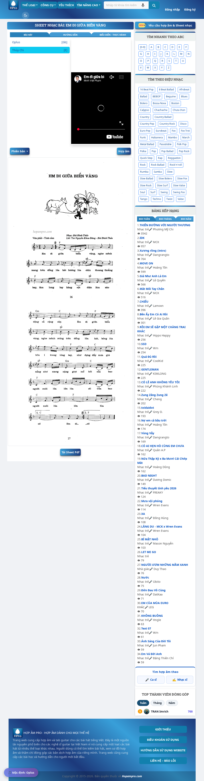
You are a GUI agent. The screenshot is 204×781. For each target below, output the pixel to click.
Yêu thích (66, 5)
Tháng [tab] (157, 703)
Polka (143, 151)
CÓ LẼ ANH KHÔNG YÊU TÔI (160, 382)
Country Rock (167, 123)
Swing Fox (179, 192)
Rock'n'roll (176, 164)
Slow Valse (179, 185)
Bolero (143, 103)
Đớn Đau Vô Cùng (153, 590)
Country (144, 117)
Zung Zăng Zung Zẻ (154, 395)
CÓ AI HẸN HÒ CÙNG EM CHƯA (162, 446)
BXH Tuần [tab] (144, 218)
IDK (142, 238)
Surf (152, 192)
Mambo (172, 137)
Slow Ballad (146, 178)
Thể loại (28, 5)
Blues (184, 96)
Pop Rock (184, 151)
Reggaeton (174, 158)
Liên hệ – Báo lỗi (163, 760)
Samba (158, 171)
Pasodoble (166, 144)
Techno (157, 199)
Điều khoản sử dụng (163, 740)
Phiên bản (18, 151)
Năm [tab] (172, 703)
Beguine (171, 96)
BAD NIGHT (149, 475)
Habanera (157, 137)
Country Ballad (163, 117)
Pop (154, 151)
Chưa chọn (179, 110)
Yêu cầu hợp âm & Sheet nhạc (170, 25)
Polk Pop (182, 144)
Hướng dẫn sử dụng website (163, 750)
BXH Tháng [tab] (165, 218)
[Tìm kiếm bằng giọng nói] (143, 5)
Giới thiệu (163, 729)
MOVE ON (146, 263)
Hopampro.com (132, 776)
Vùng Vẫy (147, 433)
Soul (142, 192)
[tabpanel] (39, 92)
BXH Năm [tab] (186, 218)
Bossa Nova (159, 103)
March (186, 137)
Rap (160, 158)
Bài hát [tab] (28, 34)
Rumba (144, 171)
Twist (169, 199)
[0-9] (142, 47)
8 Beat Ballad (166, 89)
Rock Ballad (157, 164)
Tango (143, 199)
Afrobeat (184, 89)
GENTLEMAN (150, 369)
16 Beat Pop (147, 89)
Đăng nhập (172, 9)
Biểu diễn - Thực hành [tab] (113, 34)
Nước (145, 577)
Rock (143, 164)
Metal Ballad (147, 144)
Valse (181, 199)
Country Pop (147, 123)
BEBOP (157, 96)
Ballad (143, 96)
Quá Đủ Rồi (149, 357)
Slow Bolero (165, 178)
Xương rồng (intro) (153, 250)
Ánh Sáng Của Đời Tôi (156, 641)
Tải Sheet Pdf (70, 452)
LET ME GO (148, 552)
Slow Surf (162, 185)
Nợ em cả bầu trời (153, 420)
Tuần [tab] (143, 703)
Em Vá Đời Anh (151, 654)
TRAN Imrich (159, 711)
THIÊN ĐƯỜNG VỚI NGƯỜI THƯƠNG (165, 225)
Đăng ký (190, 9)
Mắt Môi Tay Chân (152, 289)
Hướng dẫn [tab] (70, 34)
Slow (170, 171)
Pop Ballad (167, 151)
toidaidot (147, 408)
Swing (164, 192)
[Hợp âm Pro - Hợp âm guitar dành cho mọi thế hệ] (14, 5)
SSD (143, 344)
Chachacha (160, 110)
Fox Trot (185, 130)
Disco (183, 123)
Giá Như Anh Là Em (153, 276)
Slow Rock (146, 185)
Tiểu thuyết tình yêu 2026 (158, 488)
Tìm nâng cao (87, 5)
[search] (154, 5)
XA (143, 514)
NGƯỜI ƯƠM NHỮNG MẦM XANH (164, 565)
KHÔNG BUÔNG (152, 616)
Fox (174, 130)
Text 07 (146, 628)
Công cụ (47, 5)
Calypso (144, 110)
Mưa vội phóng (151, 501)
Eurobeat (161, 130)
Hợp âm (123, 151)
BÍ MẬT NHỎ (149, 539)
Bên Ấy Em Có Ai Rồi (154, 314)
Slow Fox (182, 178)
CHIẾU (144, 301)
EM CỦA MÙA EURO (154, 603)
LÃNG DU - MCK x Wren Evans (161, 526)
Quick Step (146, 158)
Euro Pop (145, 130)
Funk (143, 137)
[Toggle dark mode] (25, 15)
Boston (175, 103)
